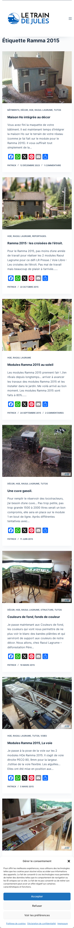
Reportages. (39, 236)
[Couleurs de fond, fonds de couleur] (37, 577)
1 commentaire (52, 165)
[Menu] (70, 18)
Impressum (62, 923)
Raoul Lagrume (44, 110)
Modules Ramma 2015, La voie (29, 743)
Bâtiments (13, 110)
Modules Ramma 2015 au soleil (30, 364)
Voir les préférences (37, 915)
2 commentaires (54, 413)
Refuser (37, 905)
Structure (47, 609)
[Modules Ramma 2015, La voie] (37, 703)
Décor (24, 110)
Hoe (31, 110)
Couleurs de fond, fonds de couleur (33, 617)
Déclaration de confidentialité (41, 923)
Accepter (37, 896)
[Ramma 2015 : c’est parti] (37, 825)
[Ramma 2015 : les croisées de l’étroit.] (37, 203)
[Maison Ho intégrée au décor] (37, 77)
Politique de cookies (16, 923)
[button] (69, 861)
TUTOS (57, 110)
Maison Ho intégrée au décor (28, 117)
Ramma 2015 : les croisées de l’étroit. (35, 243)
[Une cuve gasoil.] (37, 451)
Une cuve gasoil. (19, 491)
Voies (44, 735)
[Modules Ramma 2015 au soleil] (37, 325)
